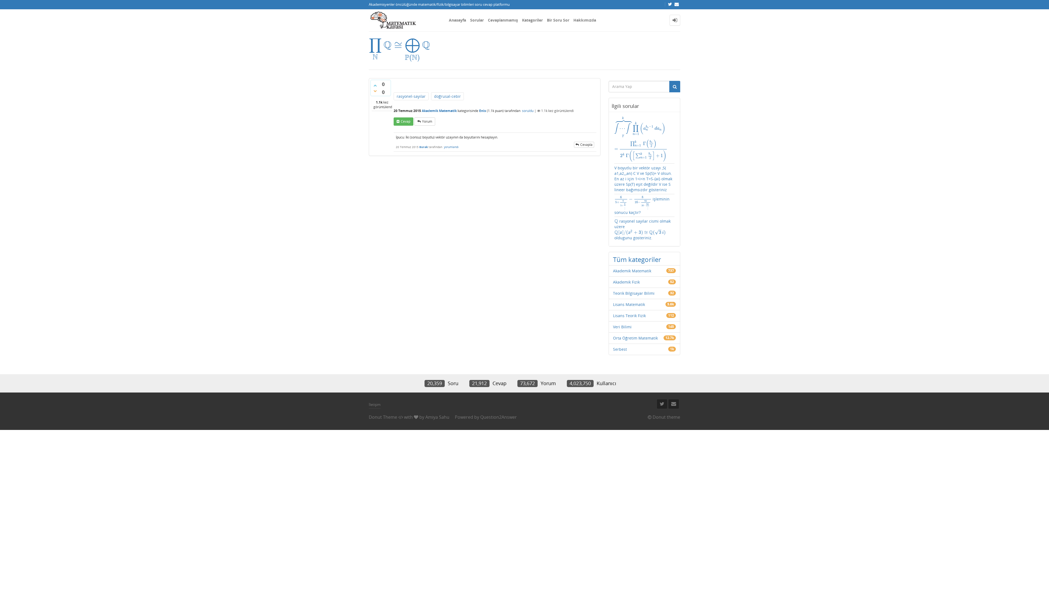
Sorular (477, 20)
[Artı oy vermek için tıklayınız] (375, 85)
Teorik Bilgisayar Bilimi (634, 293)
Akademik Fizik (626, 282)
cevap (405, 121)
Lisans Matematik (629, 304)
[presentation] (399, 45)
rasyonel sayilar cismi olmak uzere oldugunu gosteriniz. (642, 229)
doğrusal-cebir (447, 96)
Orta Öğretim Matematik (635, 338)
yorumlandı (451, 147)
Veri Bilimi (622, 326)
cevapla (586, 144)
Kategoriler (532, 20)
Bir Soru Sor (558, 20)
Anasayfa (457, 20)
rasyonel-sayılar (411, 96)
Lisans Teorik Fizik (629, 315)
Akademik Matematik (439, 110)
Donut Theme (383, 417)
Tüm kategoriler (637, 259)
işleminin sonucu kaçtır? (642, 205)
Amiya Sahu (437, 417)
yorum (427, 121)
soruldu (528, 110)
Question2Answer (498, 417)
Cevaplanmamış (503, 20)
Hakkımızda (584, 20)
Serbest (620, 349)
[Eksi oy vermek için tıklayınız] (375, 91)
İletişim (375, 404)
